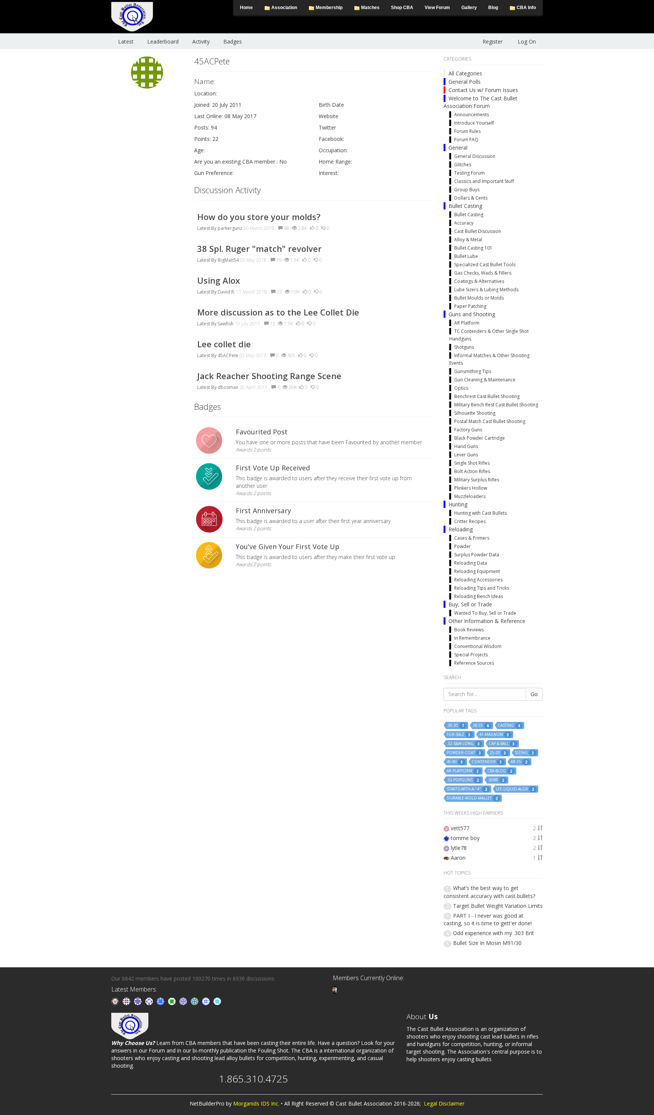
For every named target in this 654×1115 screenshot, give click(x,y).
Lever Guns (466, 454)
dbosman (228, 387)
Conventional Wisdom (477, 646)
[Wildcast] (206, 1000)
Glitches (462, 164)
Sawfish (226, 323)
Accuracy (463, 223)
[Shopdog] (335, 989)
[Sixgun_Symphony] (115, 1000)
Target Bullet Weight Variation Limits (498, 905)
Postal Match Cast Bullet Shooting (489, 421)
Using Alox (218, 280)
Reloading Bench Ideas (478, 596)
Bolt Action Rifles (472, 471)
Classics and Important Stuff (484, 181)
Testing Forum (469, 173)
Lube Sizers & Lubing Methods (486, 289)
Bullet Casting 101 (473, 248)
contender (487, 762)
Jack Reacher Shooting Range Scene (269, 375)
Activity (201, 41)
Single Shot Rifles (472, 463)
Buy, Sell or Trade (470, 604)
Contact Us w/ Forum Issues (483, 90)
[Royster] (161, 1000)
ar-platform (462, 771)
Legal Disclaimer (444, 1103)
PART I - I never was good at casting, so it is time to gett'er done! (488, 919)
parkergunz (230, 228)
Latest (126, 41)
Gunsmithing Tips (472, 371)
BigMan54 (228, 260)
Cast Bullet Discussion (477, 231)
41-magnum (494, 734)
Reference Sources (474, 663)
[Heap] (172, 1000)
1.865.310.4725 (253, 1078)
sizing (524, 753)
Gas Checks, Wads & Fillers (482, 273)
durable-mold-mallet (472, 798)
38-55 (481, 725)
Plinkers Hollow (470, 488)
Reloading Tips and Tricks (481, 588)
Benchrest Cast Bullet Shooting (487, 396)
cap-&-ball (502, 743)
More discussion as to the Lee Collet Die (278, 312)
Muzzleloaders (470, 496)
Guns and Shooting (471, 314)
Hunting (457, 504)
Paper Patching (470, 306)
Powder (462, 546)
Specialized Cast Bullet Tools (484, 264)
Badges (232, 41)
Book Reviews (469, 629)
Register (493, 41)
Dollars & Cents (470, 198)
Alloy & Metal (468, 239)
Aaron (458, 857)
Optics (461, 388)
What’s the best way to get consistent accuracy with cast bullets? (489, 891)
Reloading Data (470, 563)
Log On (527, 41)
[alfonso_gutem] (138, 1000)
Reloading (460, 529)
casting (509, 725)
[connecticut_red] (183, 1000)
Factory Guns (468, 429)
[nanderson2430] (195, 1000)
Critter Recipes (470, 521)
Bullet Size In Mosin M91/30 (487, 942)
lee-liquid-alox (515, 789)
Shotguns (464, 347)
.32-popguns (463, 780)
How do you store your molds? (259, 216)
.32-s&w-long (463, 743)
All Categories (465, 73)
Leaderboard (163, 41)
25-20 (498, 753)
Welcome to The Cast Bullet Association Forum (480, 102)
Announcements (471, 114)
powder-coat (464, 753)
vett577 (460, 828)
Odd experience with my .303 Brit (493, 933)
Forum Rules (467, 131)
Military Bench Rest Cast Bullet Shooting (496, 404)
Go (534, 694)
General (457, 147)
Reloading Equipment (477, 571)
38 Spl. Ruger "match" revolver (259, 248)
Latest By (206, 228)
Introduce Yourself (474, 123)
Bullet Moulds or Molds (479, 298)
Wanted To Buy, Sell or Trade (485, 613)
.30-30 (455, 725)
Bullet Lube (466, 256)
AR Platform (467, 323)
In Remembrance (472, 638)
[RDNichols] (149, 1000)
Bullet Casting (465, 205)
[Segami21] (127, 1000)
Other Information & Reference (486, 621)
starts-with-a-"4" (467, 789)
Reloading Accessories (478, 579)
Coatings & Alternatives (479, 281)
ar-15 (519, 762)
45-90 (455, 762)
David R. (226, 292)
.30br (495, 780)
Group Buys (467, 189)
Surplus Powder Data (476, 554)
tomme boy (465, 838)
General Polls (464, 81)
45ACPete (228, 355)
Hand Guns (466, 446)
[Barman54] (217, 1000)
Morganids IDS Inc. (256, 1103)
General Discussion (474, 156)
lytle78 (459, 847)
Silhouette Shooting (474, 413)
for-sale (458, 734)
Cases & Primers (471, 538)
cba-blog (499, 771)
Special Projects (471, 654)
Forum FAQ (466, 139)
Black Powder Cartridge (479, 438)
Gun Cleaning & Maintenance (484, 379)
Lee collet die (224, 344)
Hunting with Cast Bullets (480, 513)
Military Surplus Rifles (476, 479)
